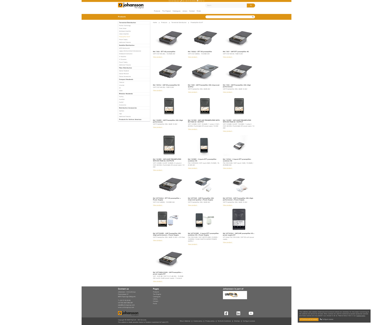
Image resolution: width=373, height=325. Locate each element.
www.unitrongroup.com (126, 307)
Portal (199, 11)
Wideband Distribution (125, 53)
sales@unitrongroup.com (126, 305)
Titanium (121, 82)
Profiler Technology (125, 25)
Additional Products (125, 42)
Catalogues (176, 11)
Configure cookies (249, 321)
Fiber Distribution (125, 68)
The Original (166, 11)
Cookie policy (197, 321)
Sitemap (237, 321)
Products (157, 11)
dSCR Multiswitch (124, 48)
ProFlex (121, 96)
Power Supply (123, 39)
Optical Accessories (125, 76)
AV (120, 88)
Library (185, 11)
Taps (120, 113)
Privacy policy (209, 321)
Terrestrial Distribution (127, 22)
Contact (192, 11)
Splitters (121, 111)
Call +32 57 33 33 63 (188, 1)
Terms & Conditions (224, 321)
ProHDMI (122, 99)
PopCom (133, 320)
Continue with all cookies (309, 319)
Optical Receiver (124, 73)
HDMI (121, 90)
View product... (158, 57)
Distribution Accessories (128, 108)
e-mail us (201, 1)
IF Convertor (122, 59)
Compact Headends (126, 79)
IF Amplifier (122, 56)
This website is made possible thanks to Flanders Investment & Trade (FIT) (143, 322)
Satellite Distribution (126, 45)
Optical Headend (124, 71)
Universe (121, 85)
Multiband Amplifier (125, 31)
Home (155, 22)
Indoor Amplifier (124, 34)
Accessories (122, 105)
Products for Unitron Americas (130, 119)
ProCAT (121, 102)
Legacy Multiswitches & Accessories (130, 51)
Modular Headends (126, 94)
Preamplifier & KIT (124, 36)
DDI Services (142, 320)
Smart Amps (122, 28)
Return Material (185, 321)
